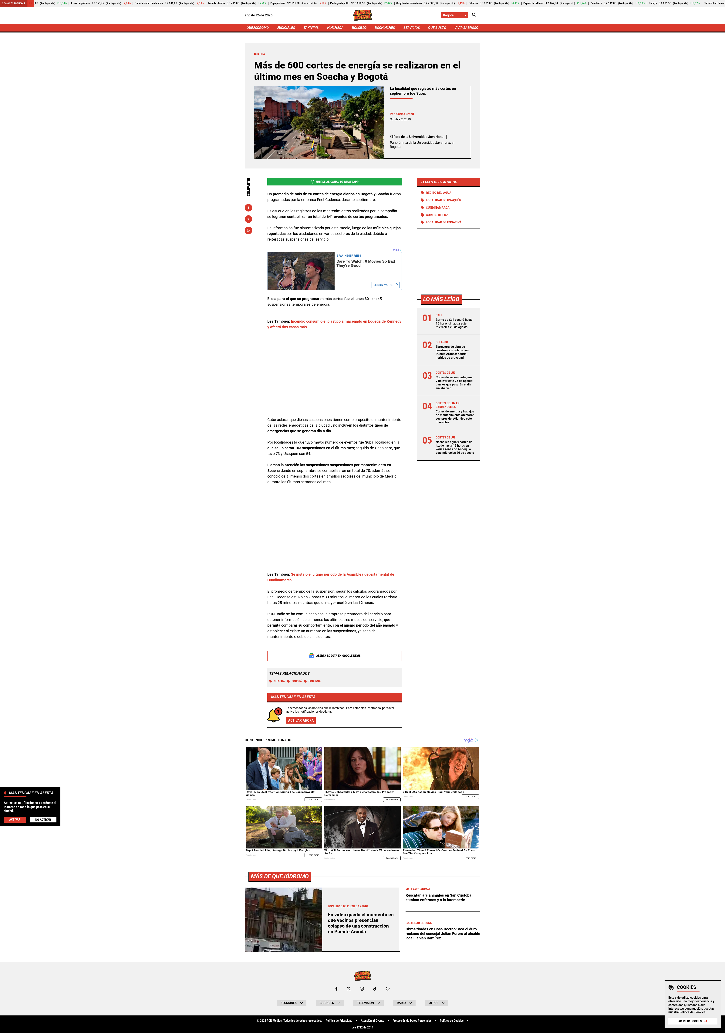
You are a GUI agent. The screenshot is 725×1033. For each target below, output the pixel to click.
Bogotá (297, 681)
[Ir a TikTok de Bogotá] (374, 989)
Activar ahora (301, 720)
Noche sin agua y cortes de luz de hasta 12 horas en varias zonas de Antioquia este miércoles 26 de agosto (455, 447)
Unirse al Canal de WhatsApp (337, 182)
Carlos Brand (405, 114)
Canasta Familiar (13, 3)
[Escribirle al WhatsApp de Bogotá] (387, 989)
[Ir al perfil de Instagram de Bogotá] (362, 989)
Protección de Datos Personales (412, 1020)
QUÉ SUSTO (437, 28)
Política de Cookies (692, 1012)
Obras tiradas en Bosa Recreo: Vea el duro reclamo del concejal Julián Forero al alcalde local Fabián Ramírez (443, 933)
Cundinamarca (438, 207)
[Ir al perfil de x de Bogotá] (349, 989)
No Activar (43, 819)
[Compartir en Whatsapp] (248, 230)
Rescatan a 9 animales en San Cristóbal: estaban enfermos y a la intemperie (440, 897)
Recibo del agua (438, 193)
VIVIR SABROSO (466, 28)
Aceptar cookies (690, 1021)
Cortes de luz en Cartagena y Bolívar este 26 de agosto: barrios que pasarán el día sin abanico (454, 382)
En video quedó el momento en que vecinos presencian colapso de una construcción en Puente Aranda (361, 923)
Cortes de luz (437, 215)
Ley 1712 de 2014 (362, 1027)
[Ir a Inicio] (362, 15)
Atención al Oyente (372, 1020)
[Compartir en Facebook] (248, 208)
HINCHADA (335, 28)
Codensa (315, 681)
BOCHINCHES (385, 28)
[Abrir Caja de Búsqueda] (474, 15)
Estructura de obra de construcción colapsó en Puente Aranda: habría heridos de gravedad (452, 352)
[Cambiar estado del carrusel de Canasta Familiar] (30, 3)
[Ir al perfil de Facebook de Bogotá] (336, 989)
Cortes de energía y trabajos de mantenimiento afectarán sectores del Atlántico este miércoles (455, 417)
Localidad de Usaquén (443, 200)
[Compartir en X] (248, 219)
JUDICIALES (286, 28)
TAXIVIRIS (311, 28)
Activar (14, 819)
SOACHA (279, 681)
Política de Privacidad (339, 1020)
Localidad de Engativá (443, 222)
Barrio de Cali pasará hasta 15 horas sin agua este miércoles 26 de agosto (454, 323)
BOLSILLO (359, 28)
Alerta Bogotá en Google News (338, 656)
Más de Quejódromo (280, 876)
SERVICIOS (411, 28)
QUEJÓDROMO (258, 28)
